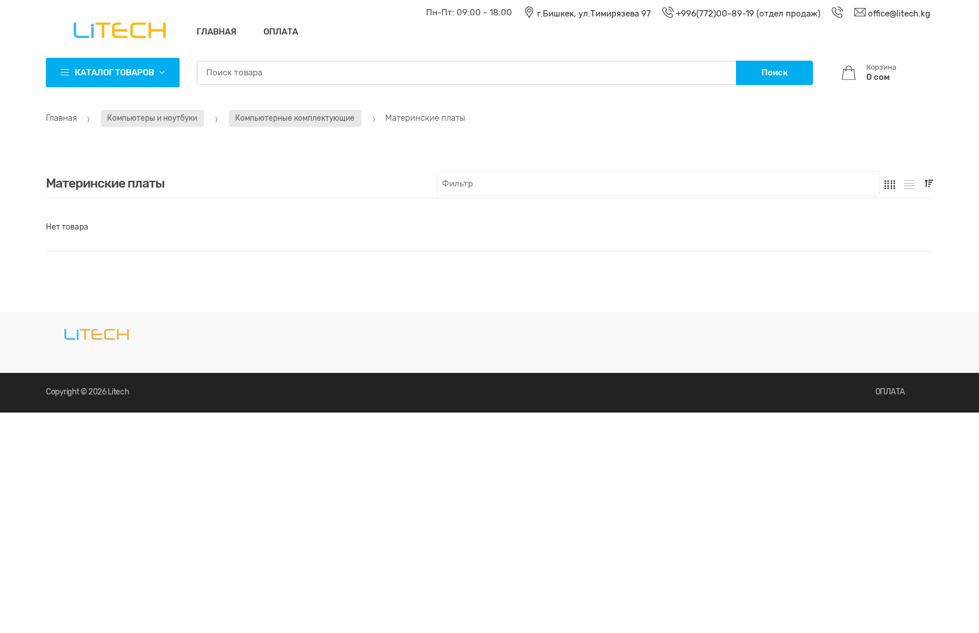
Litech (118, 392)
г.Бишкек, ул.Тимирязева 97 (593, 14)
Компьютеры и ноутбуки (152, 117)
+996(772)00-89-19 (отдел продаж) (747, 14)
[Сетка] (890, 184)
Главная (216, 32)
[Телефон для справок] (831, 14)
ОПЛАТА (890, 392)
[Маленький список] (910, 184)
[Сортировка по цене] (929, 183)
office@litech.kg (898, 14)
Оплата (280, 32)
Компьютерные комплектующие (295, 117)
